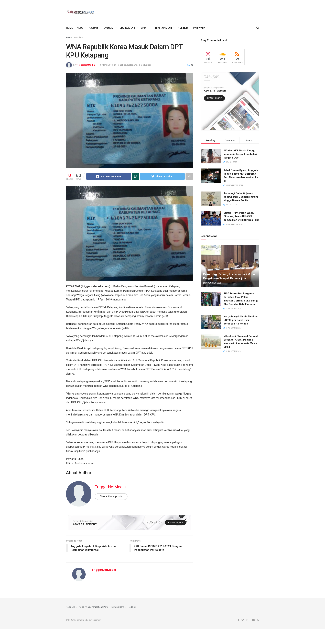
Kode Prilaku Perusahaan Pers (93, 607)
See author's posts (111, 496)
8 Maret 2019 (106, 65)
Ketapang (132, 65)
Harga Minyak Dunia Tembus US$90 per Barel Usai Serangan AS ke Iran (240, 320)
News (80, 28)
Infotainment (163, 28)
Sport (145, 28)
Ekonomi (108, 28)
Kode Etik (70, 607)
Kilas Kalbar (144, 65)
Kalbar (93, 28)
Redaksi (132, 607)
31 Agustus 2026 (213, 283)
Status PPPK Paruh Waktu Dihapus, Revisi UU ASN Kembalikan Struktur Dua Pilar (241, 216)
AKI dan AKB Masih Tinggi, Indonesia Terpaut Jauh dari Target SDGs (240, 154)
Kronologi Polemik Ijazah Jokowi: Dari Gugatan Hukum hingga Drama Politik (240, 197)
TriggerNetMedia (85, 65)
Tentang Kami (117, 607)
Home (69, 28)
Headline (78, 37)
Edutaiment (127, 28)
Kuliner (183, 28)
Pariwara (199, 28)
